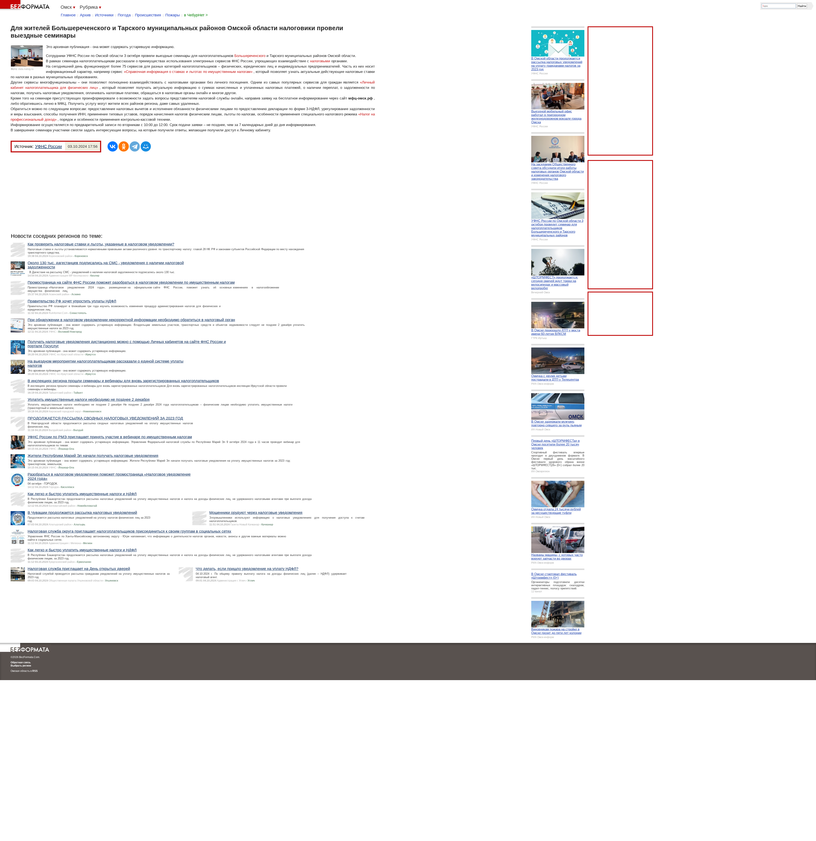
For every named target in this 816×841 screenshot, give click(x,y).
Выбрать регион (21, 665)
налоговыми (320, 61)
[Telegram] (135, 146)
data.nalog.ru (26, 69)
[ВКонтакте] (113, 146)
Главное (68, 15)
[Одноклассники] (124, 146)
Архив (85, 15)
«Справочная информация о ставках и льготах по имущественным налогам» (188, 72)
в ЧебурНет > (196, 15)
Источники (104, 15)
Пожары (172, 15)
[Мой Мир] (146, 146)
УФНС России (48, 146)
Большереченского (249, 56)
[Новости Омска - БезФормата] (25, 5)
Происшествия (148, 15)
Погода (124, 15)
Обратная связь (21, 662)
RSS (35, 670)
